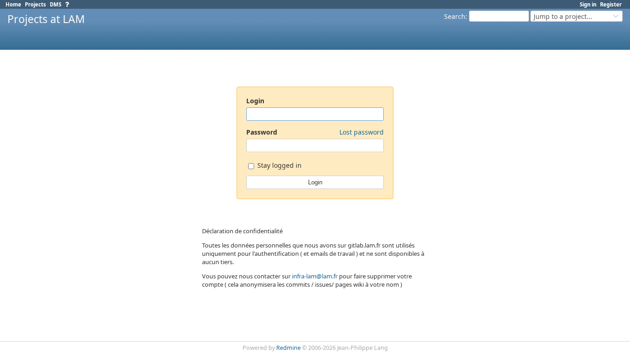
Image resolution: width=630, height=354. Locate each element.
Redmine (288, 348)
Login (255, 100)
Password (315, 132)
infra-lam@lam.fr (315, 276)
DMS (55, 4)
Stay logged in (279, 165)
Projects (35, 4)
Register (611, 4)
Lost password (361, 132)
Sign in (588, 4)
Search (454, 16)
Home (13, 4)
